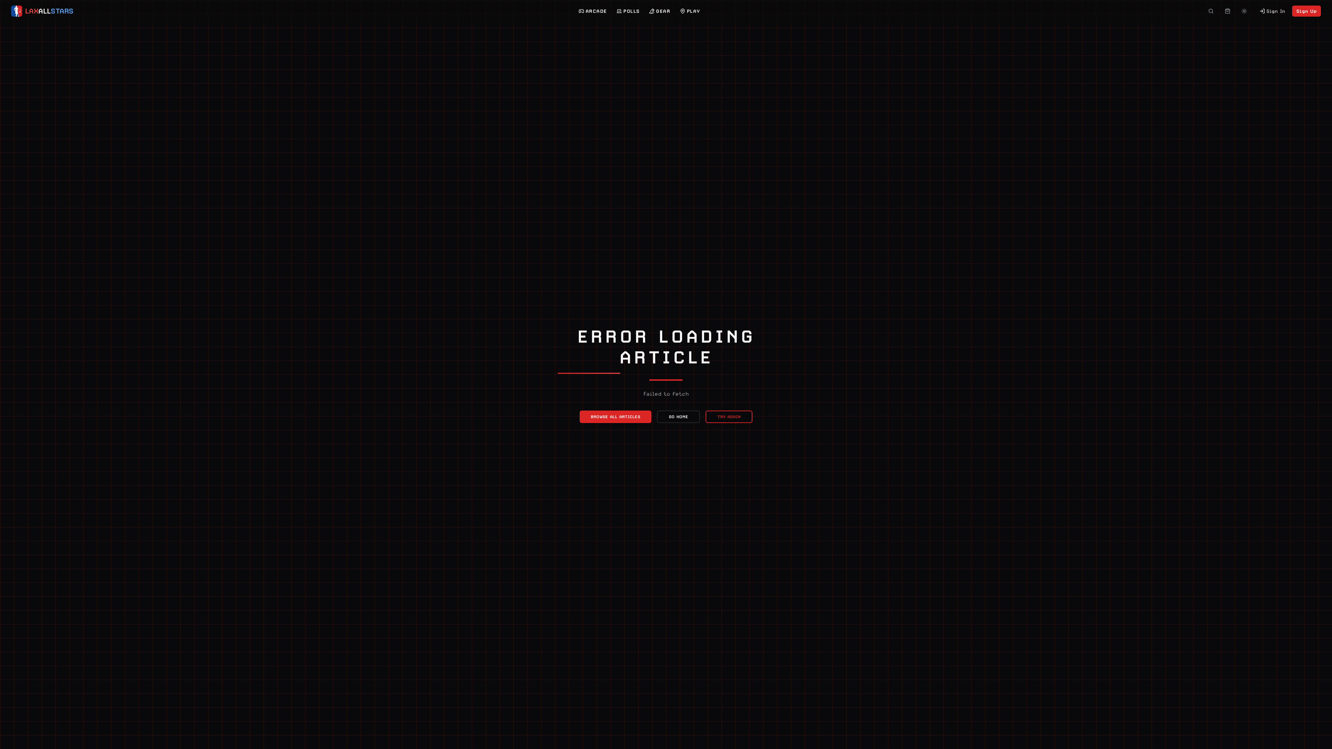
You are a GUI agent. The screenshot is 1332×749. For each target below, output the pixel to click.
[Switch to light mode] (1244, 11)
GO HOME (678, 416)
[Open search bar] (1210, 11)
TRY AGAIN (729, 416)
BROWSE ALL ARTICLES (615, 416)
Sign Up (1306, 11)
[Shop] (1227, 11)
